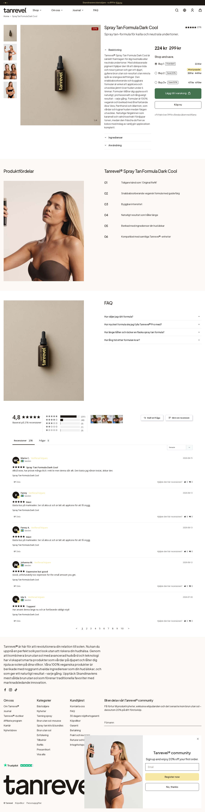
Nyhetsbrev (10, 730)
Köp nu (178, 104)
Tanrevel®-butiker (14, 715)
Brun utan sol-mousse (49, 720)
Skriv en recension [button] (180, 417)
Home (6, 16)
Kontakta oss (77, 706)
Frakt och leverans (80, 735)
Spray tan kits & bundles (50, 725)
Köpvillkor (75, 720)
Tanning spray (44, 715)
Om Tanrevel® (11, 706)
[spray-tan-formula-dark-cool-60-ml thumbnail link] (10, 33)
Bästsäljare (43, 706)
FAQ (72, 711)
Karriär (7, 725)
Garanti (74, 725)
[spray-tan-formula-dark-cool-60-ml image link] (60, 75)
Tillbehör (41, 739)
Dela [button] (18, 482)
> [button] (128, 628)
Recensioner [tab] (20, 440)
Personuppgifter (34, 803)
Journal (7, 711)
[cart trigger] (200, 10)
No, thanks (172, 786)
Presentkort (43, 749)
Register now (172, 776)
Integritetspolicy (79, 744)
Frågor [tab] (42, 440)
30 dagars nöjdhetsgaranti (84, 715)
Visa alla (41, 754)
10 (122, 628)
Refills (40, 744)
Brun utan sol (44, 730)
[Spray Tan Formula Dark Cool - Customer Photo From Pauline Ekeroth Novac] (96, 419)
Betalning (75, 730)
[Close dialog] (198, 739)
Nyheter (41, 711)
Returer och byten (80, 739)
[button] (186, 482)
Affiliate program (13, 720)
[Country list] (184, 10)
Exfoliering (42, 735)
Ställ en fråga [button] (153, 417)
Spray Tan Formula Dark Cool (25, 475)
